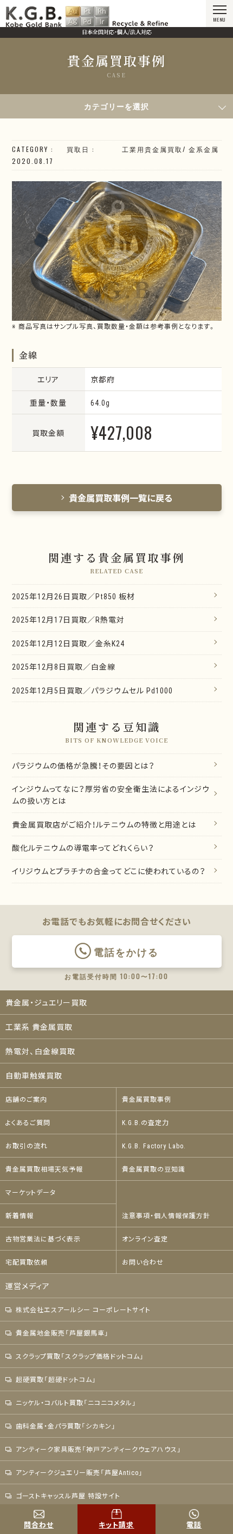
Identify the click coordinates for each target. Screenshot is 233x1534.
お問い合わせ (143, 1262)
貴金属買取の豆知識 (153, 1169)
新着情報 (19, 1215)
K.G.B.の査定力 (145, 1122)
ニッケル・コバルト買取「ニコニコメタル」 (76, 1402)
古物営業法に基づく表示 (43, 1239)
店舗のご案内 (26, 1099)
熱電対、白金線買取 (40, 1051)
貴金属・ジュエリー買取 (46, 1002)
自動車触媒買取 (33, 1075)
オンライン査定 (145, 1239)
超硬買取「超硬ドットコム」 (56, 1379)
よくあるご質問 (27, 1122)
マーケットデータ (30, 1192)
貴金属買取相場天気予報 (44, 1169)
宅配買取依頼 (26, 1262)
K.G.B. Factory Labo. (154, 1145)
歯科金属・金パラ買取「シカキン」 (66, 1426)
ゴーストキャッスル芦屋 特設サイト (68, 1495)
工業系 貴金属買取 (39, 1026)
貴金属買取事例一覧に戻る (121, 497)
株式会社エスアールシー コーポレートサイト (83, 1309)
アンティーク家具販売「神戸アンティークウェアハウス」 (99, 1449)
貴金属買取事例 (146, 1099)
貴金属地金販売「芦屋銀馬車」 (62, 1333)
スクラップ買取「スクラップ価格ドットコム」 (80, 1356)
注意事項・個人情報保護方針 (166, 1215)
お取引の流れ (26, 1145)
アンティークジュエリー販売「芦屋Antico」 (79, 1472)
